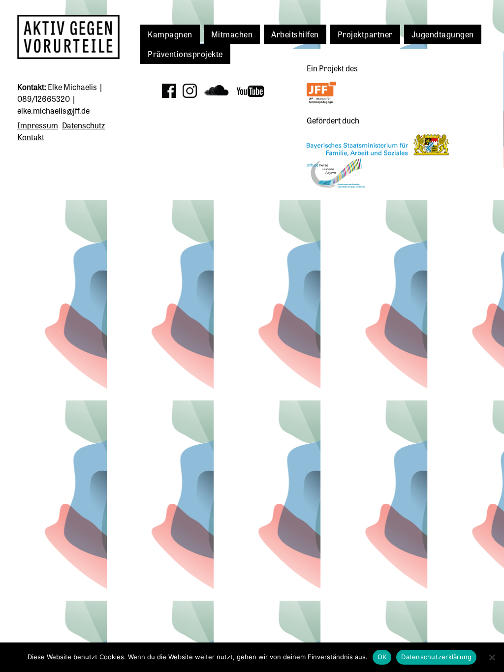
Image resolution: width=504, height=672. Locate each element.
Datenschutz (83, 125)
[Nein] (492, 657)
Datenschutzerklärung (436, 657)
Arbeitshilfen (295, 34)
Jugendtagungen (442, 34)
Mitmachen (232, 34)
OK (382, 657)
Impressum (37, 125)
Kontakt (30, 137)
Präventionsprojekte (185, 54)
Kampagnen (170, 34)
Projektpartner (365, 34)
